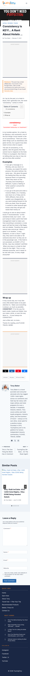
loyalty (12, 377)
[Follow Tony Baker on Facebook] (11, 440)
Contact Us (6, 610)
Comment (7, 528)
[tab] (11, 505)
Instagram (5, 650)
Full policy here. (8, 91)
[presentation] (15, 477)
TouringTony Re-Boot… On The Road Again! (22, 450)
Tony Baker (7, 38)
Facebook (5, 654)
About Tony (6, 599)
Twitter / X (5, 657)
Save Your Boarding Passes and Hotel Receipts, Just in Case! (16, 635)
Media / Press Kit (8, 607)
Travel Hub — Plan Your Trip (11, 602)
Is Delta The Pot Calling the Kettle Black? (17, 630)
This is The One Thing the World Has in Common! (7, 450)
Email (5, 560)
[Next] (25, 487)
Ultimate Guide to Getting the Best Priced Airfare (17, 639)
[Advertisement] (15, 61)
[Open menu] (26, 3)
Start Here (5, 596)
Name (6, 552)
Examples (7, 112)
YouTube (5, 661)
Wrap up (7, 115)
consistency (11, 109)
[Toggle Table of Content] (21, 106)
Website (6, 568)
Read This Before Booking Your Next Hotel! (18, 620)
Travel (16, 23)
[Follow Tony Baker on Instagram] (18, 440)
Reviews (10, 23)
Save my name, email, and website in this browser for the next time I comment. (15, 574)
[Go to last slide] (4, 487)
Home (4, 593)
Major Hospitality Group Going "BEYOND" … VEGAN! (16, 625)
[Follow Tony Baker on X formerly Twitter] (15, 440)
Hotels (5, 23)
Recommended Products (10, 604)
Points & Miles (20, 377)
